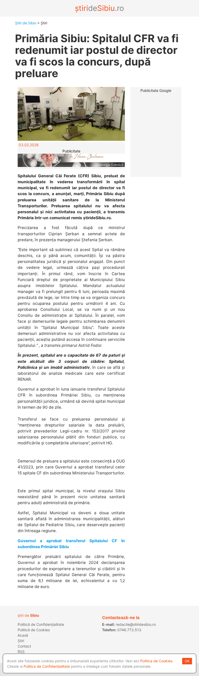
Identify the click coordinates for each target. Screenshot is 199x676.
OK (187, 661)
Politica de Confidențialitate (47, 666)
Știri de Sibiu (25, 23)
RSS (21, 651)
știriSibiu (99, 8)
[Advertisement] (155, 112)
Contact (24, 646)
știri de (28, 615)
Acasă (23, 635)
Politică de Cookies (34, 630)
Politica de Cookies (156, 661)
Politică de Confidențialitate (41, 624)
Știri (21, 640)
